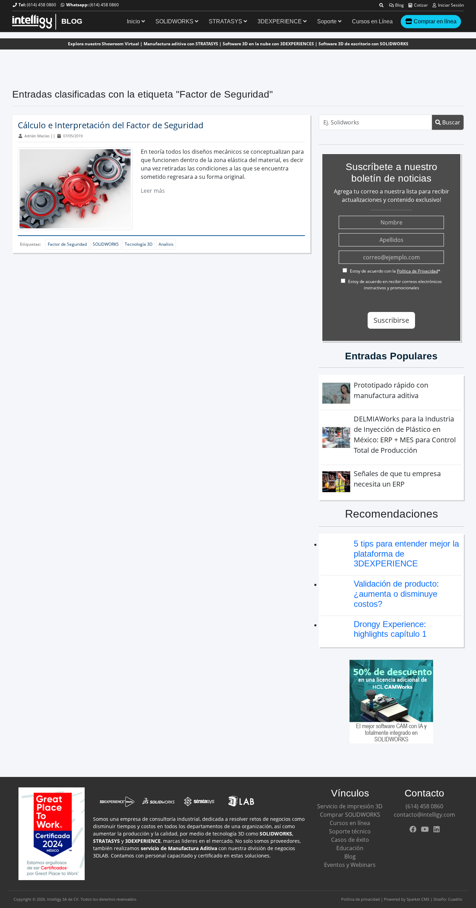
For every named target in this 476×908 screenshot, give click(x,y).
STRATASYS (226, 21)
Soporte (327, 21)
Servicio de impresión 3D (350, 806)
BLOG (71, 21)
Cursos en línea (350, 823)
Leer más (153, 190)
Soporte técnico (350, 831)
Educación (349, 848)
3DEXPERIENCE (280, 21)
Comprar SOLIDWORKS (350, 814)
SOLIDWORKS (175, 21)
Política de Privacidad (417, 271)
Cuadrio (455, 899)
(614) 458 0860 (41, 5)
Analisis (166, 244)
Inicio (134, 21)
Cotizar (420, 5)
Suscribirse (391, 320)
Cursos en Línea (372, 21)
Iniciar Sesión (450, 5)
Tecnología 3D (139, 244)
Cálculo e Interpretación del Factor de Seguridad (111, 125)
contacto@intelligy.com (424, 814)
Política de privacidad (360, 899)
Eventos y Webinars (350, 865)
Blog (399, 5)
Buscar (450, 122)
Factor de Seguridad (67, 244)
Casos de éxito (350, 840)
